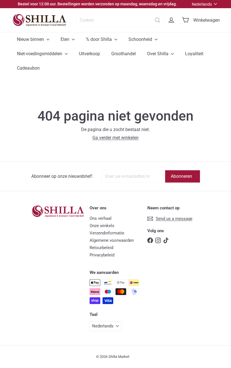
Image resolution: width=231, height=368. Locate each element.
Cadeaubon (28, 68)
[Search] (157, 20)
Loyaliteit (194, 53)
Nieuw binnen (31, 39)
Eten (65, 39)
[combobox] (120, 20)
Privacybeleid (102, 255)
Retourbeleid (101, 247)
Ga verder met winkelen (115, 137)
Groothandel (123, 53)
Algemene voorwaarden (112, 240)
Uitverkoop (89, 53)
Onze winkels (102, 225)
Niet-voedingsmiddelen (40, 53)
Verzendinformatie (107, 233)
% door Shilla (99, 39)
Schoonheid (140, 39)
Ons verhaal (101, 218)
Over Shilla (158, 53)
